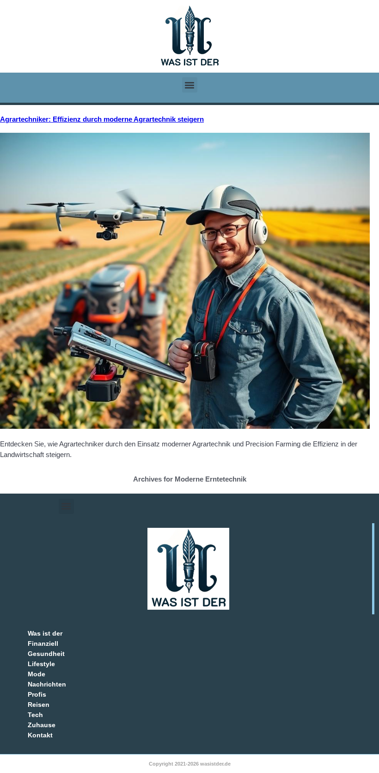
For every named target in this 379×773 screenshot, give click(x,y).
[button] (189, 85)
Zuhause (41, 725)
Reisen (38, 704)
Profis (37, 694)
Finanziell (43, 643)
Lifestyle (41, 664)
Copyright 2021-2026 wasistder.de (190, 764)
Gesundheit (46, 653)
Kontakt (40, 735)
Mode (36, 674)
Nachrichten (47, 684)
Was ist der (45, 633)
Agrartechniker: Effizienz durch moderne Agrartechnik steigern (102, 119)
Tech (35, 714)
